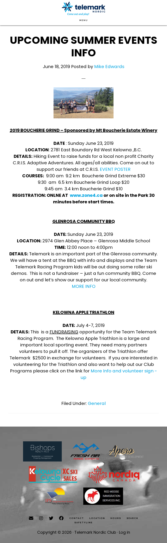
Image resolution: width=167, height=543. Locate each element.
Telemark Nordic (83, 9)
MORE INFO (83, 286)
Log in (124, 532)
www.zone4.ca (86, 195)
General (97, 403)
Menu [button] (83, 20)
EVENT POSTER (115, 169)
